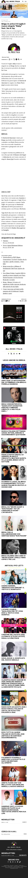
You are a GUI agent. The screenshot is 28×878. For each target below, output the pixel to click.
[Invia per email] (21, 59)
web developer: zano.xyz (14, 868)
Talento (5, 241)
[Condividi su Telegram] (16, 59)
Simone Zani (5, 57)
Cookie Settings (24, 866)
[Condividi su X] (14, 59)
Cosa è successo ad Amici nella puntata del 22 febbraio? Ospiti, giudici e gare (13, 291)
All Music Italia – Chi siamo (8, 865)
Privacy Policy (4, 866)
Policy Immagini (17, 866)
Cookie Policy (10, 866)
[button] (19, 59)
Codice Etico (21, 865)
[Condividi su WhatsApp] (9, 59)
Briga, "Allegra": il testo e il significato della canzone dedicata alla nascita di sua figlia (14, 284)
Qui (3, 85)
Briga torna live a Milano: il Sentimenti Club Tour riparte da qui (13, 268)
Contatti (16, 865)
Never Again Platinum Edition (13, 245)
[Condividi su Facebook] (12, 59)
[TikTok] (20, 862)
